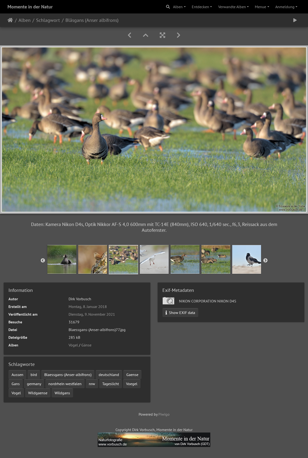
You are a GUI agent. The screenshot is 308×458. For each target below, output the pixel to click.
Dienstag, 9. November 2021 (92, 314)
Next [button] (265, 260)
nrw (92, 383)
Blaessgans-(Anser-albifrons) (67, 374)
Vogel (16, 392)
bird (34, 374)
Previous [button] (42, 260)
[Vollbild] (162, 35)
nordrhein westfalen (65, 383)
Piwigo (164, 414)
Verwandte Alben (232, 6)
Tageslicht (110, 383)
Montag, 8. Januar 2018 (88, 306)
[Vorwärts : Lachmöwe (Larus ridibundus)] (178, 35)
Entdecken (200, 6)
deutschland (109, 374)
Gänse (86, 345)
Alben (178, 6)
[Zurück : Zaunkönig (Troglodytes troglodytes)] (129, 35)
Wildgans (62, 392)
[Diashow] (295, 20)
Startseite (10, 20)
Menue (260, 6)
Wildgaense (37, 392)
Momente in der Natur (30, 7)
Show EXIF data (181, 312)
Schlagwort (48, 20)
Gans (16, 383)
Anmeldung (285, 6)
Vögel (73, 345)
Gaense (132, 374)
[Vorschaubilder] (145, 35)
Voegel (131, 383)
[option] (61, 259)
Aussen (17, 374)
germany (34, 383)
